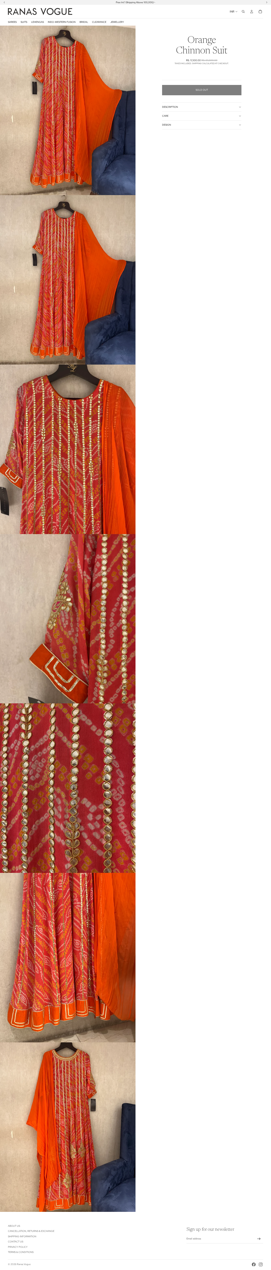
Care (165, 115)
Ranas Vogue (24, 1264)
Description (170, 107)
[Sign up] (259, 1239)
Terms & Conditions (21, 1252)
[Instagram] (260, 1264)
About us (14, 1226)
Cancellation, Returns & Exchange (31, 1231)
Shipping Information (22, 1236)
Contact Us (15, 1241)
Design (166, 124)
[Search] (243, 11)
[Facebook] (253, 1264)
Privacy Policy (18, 1246)
